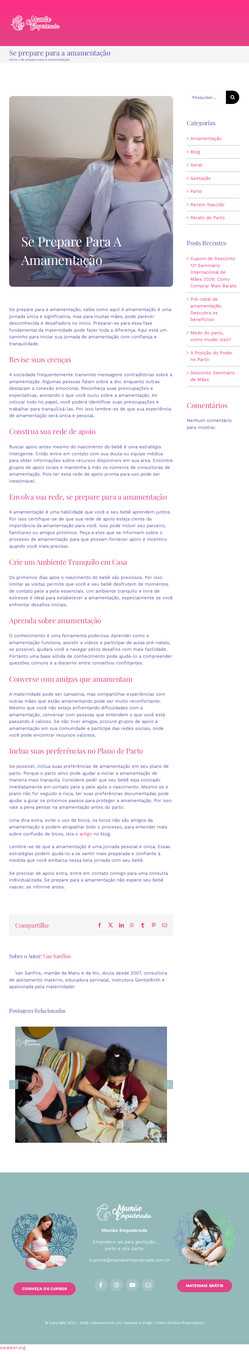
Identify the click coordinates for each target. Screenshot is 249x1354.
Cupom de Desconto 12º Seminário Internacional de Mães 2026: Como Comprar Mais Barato (213, 272)
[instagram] (116, 1285)
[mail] (148, 1285)
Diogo (147, 1323)
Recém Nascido (207, 204)
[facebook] (100, 1285)
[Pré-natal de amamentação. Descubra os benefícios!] (91, 1085)
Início (13, 59)
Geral (196, 165)
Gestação (200, 178)
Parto (196, 191)
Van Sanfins (57, 956)
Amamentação (206, 138)
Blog (195, 152)
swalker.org (13, 1347)
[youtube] (132, 1285)
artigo (86, 834)
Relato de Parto (207, 217)
